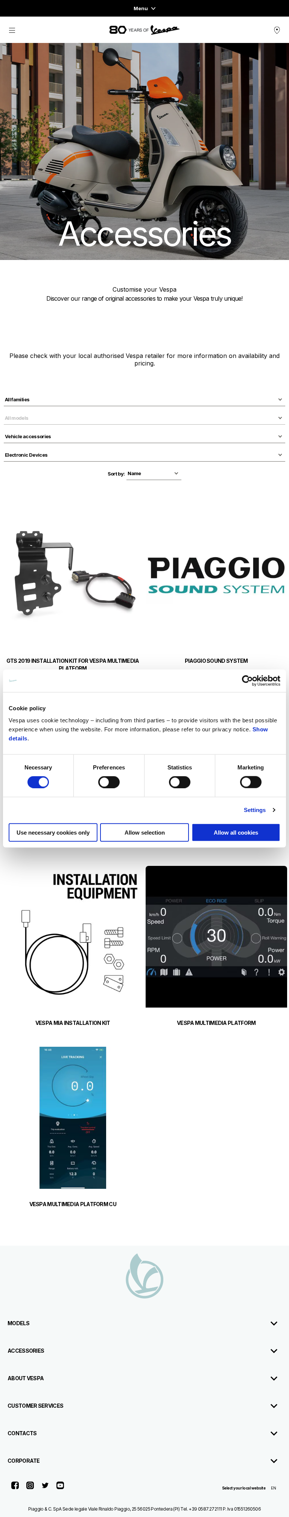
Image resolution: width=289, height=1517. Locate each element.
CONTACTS (22, 1433)
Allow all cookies (236, 832)
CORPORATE (24, 1460)
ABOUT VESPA (26, 1378)
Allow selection (145, 832)
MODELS (18, 1323)
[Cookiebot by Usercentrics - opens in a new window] (247, 681)
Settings (255, 810)
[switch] (109, 782)
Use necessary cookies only (53, 832)
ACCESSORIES (26, 1350)
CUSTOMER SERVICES (35, 1405)
